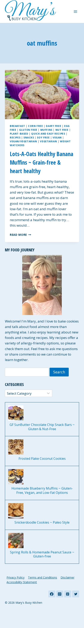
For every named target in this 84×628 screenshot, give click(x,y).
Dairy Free (53, 126)
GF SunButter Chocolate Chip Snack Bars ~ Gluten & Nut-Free (42, 427)
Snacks (28, 137)
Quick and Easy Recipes (48, 133)
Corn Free (35, 126)
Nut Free (62, 129)
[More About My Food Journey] (42, 285)
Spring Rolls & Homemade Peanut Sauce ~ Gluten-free (42, 554)
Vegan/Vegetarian (23, 141)
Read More (20, 235)
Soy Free (43, 137)
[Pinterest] (67, 593)
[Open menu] (75, 11)
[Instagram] (59, 593)
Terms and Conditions (42, 577)
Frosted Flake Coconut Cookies (42, 459)
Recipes (15, 137)
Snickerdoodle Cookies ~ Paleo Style (42, 522)
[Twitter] (75, 593)
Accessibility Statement (22, 582)
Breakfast (17, 126)
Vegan (57, 137)
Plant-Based (19, 133)
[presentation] (42, 94)
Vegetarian (48, 141)
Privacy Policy (15, 577)
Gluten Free (28, 129)
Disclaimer (67, 577)
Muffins (46, 129)
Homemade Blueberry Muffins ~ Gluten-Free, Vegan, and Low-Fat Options (42, 490)
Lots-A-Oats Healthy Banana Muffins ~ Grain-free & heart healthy (41, 162)
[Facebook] (51, 593)
